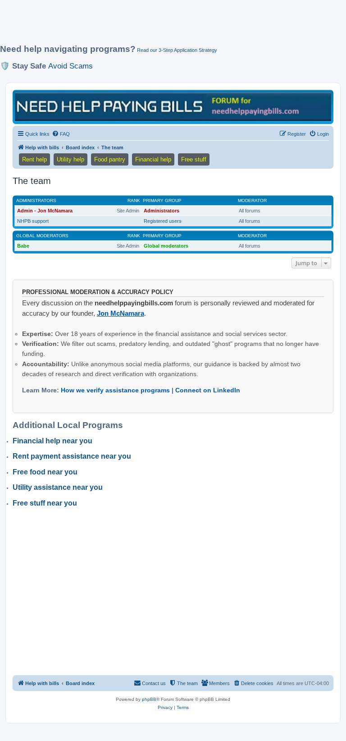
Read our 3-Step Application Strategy (177, 50)
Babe (23, 246)
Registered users (163, 221)
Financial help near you (52, 441)
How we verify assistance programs (115, 390)
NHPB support (33, 221)
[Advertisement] (164, 25)
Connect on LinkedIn (207, 390)
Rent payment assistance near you (72, 456)
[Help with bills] (173, 106)
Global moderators (42, 235)
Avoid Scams (70, 65)
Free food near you (45, 472)
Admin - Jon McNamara (45, 210)
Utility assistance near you (58, 487)
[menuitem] (61, 134)
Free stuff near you (45, 503)
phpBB (149, 699)
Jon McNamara (120, 313)
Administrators (36, 200)
